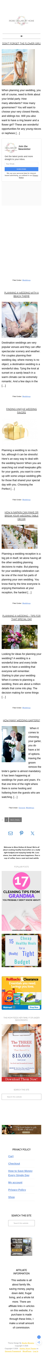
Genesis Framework (13, 1351)
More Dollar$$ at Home (21, 20)
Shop (11, 1197)
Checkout (14, 1163)
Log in (35, 1351)
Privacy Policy (17, 1189)
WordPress (27, 1351)
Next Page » (15, 820)
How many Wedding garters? (21, 720)
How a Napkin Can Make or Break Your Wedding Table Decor (21, 516)
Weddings (26, 280)
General (22, 808)
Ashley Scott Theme (28, 1348)
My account (15, 1182)
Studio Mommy (28, 1343)
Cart (10, 1156)
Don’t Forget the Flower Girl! (21, 43)
